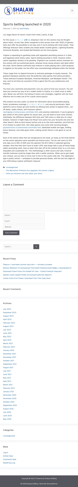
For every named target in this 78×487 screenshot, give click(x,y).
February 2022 (9, 347)
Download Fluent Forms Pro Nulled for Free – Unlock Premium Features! (32, 271)
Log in (5, 453)
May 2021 (7, 378)
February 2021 (9, 388)
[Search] (36, 246)
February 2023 (9, 323)
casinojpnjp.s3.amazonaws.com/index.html (20, 112)
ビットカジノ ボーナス (35, 104)
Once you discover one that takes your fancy (24, 173)
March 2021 (8, 385)
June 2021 (7, 374)
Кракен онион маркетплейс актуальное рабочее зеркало (27, 275)
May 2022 (7, 337)
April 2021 (7, 381)
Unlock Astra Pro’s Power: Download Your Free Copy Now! (27, 278)
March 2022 (8, 343)
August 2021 (8, 367)
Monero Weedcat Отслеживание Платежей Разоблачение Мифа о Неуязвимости (37, 268)
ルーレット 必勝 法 (22, 40)
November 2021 (9, 357)
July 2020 (7, 412)
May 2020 (7, 419)
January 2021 (8, 392)
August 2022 (8, 326)
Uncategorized (12, 167)
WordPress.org (9, 463)
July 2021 (7, 371)
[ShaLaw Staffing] (19, 11)
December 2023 (9, 312)
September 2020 (10, 405)
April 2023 (7, 319)
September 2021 (10, 364)
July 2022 (7, 330)
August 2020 (8, 409)
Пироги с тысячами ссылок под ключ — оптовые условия (27, 264)
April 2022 (7, 340)
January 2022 (8, 350)
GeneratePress (52, 484)
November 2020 (9, 398)
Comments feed (9, 459)
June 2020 (7, 416)
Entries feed (8, 456)
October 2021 (8, 361)
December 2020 (9, 395)
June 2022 (7, 333)
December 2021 (9, 354)
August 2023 (8, 316)
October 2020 (8, 402)
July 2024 (7, 309)
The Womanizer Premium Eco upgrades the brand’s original (30, 170)
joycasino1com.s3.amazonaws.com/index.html (22, 127)
